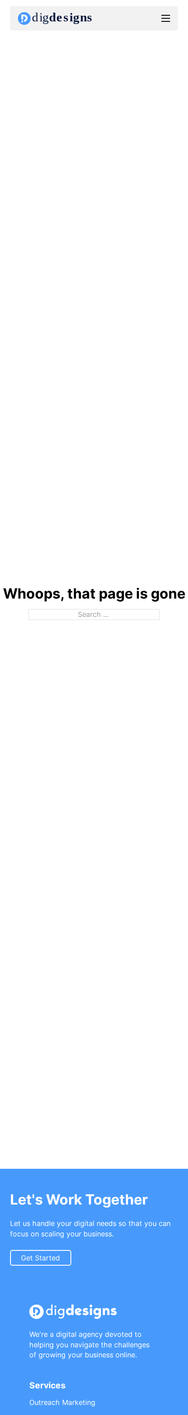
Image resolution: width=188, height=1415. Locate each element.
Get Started (40, 1257)
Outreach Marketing (62, 1402)
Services (47, 1385)
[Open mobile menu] (165, 18)
